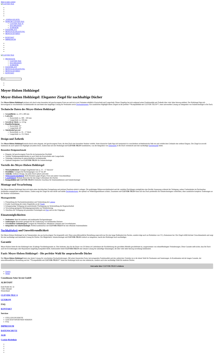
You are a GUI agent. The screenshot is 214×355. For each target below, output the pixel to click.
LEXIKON (6, 299)
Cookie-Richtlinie (9, 340)
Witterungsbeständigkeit (14, 176)
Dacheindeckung (72, 191)
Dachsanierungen (82, 104)
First (47, 210)
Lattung (52, 202)
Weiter (7, 274)
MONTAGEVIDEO (12, 34)
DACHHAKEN (16, 26)
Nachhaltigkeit (9, 230)
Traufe (42, 204)
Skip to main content (8, 2)
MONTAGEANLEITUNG (15, 32)
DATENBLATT (11, 30)
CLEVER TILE (15, 61)
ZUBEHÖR (14, 28)
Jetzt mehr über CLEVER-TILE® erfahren (107, 266)
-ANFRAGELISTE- (12, 19)
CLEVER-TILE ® (9, 295)
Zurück (7, 272)
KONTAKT (9, 37)
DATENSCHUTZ (9, 330)
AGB (3, 335)
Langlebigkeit (10, 178)
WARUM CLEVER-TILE (14, 21)
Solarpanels (112, 146)
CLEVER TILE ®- (17, 24)
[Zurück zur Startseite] (7, 4)
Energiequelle (153, 146)
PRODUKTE (10, 59)
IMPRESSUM (10, 39)
